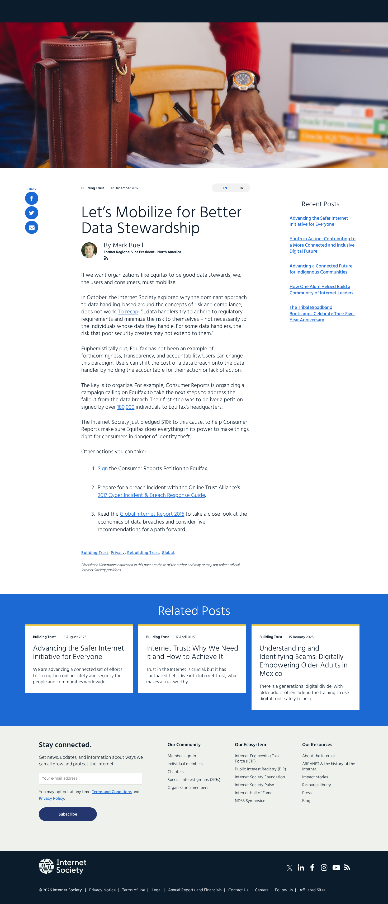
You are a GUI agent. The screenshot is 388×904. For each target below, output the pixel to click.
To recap (128, 312)
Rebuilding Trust (143, 553)
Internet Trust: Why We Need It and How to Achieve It (192, 653)
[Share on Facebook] (31, 198)
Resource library (316, 785)
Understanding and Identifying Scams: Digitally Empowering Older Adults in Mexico (303, 661)
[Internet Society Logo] (62, 866)
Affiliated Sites (312, 890)
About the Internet (318, 756)
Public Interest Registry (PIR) (260, 769)
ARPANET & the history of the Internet (328, 767)
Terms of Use (133, 890)
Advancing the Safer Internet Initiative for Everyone (319, 221)
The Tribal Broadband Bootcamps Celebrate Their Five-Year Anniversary (322, 314)
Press (307, 793)
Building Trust (94, 553)
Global (168, 553)
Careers (261, 890)
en (225, 188)
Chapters (176, 772)
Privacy (118, 553)
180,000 (125, 407)
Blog (306, 801)
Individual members (185, 764)
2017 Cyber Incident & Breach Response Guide (151, 495)
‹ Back (31, 189)
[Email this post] (31, 227)
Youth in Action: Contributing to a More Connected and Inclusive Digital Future (323, 245)
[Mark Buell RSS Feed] (106, 258)
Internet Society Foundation (260, 777)
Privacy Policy (51, 798)
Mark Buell (128, 245)
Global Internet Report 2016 (152, 514)
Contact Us (238, 890)
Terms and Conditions (112, 792)
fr (241, 188)
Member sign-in (182, 756)
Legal (157, 890)
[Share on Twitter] (31, 212)
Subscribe (68, 814)
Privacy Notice (102, 890)
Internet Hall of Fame (253, 793)
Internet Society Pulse (254, 785)
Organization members (188, 787)
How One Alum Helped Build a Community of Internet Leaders (321, 290)
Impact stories (315, 777)
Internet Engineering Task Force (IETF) (257, 759)
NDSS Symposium (251, 801)
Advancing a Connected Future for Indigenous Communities (321, 269)
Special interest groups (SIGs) (194, 779)
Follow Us (284, 890)
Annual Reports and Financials (195, 890)
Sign (103, 468)
